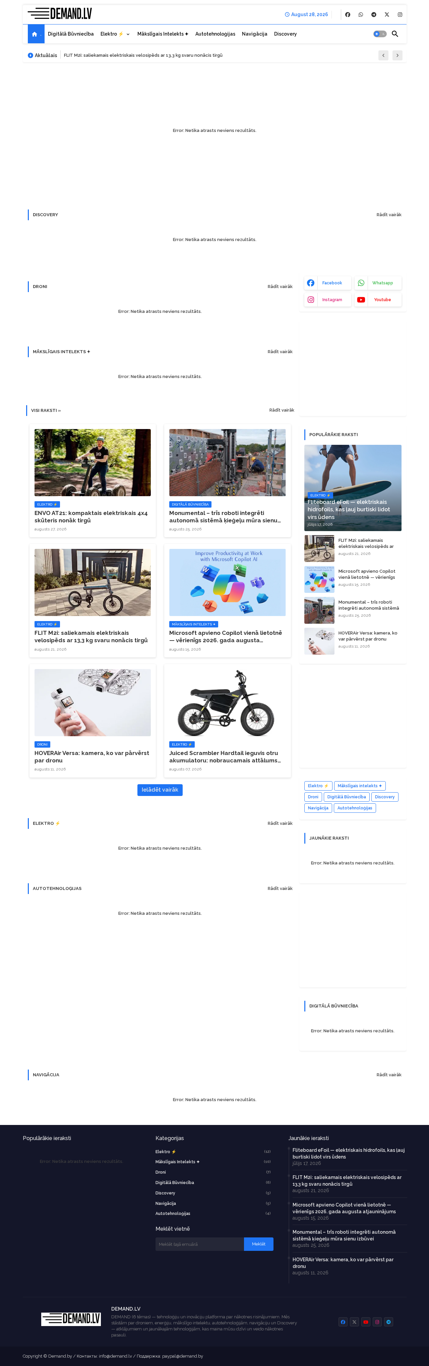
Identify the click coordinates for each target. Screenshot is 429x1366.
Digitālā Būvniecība (346, 797)
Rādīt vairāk (389, 214)
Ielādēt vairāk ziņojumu (160, 791)
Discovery (285, 34)
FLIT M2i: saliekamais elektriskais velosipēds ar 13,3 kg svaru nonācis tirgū (143, 55)
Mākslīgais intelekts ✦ (163, 34)
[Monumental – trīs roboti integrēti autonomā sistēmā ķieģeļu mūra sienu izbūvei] (319, 610)
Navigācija (254, 34)
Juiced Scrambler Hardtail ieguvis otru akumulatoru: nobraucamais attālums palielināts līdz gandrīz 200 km (223, 757)
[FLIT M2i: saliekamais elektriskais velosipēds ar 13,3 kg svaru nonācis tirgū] (319, 548)
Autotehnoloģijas (215, 34)
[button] (380, 34)
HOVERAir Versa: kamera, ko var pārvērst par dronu (92, 757)
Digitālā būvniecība (71, 34)
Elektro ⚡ (112, 34)
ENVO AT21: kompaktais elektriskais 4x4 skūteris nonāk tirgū (91, 517)
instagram (332, 299)
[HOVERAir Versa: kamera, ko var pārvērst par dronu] (319, 641)
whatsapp (382, 283)
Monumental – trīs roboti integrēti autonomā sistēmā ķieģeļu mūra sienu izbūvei (223, 517)
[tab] (36, 34)
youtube (382, 299)
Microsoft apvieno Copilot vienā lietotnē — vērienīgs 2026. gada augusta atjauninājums (225, 636)
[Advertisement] (354, 367)
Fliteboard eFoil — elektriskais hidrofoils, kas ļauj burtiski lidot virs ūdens (349, 1153)
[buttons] (348, 14)
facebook (332, 283)
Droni (313, 797)
